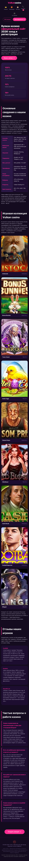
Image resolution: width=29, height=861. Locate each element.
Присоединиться (18, 19)
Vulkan (14, 3)
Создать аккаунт (13, 832)
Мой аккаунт (7, 19)
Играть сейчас (8, 58)
